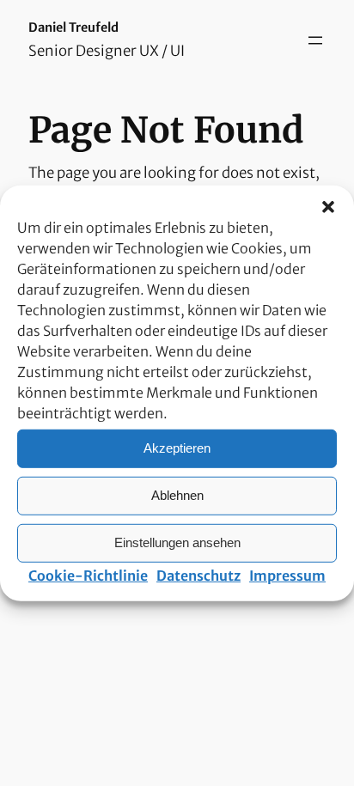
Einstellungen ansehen (177, 542)
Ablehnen (177, 495)
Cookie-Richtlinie (88, 574)
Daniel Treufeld (73, 27)
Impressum (287, 574)
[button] (328, 206)
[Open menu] (315, 40)
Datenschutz (198, 574)
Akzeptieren (177, 448)
